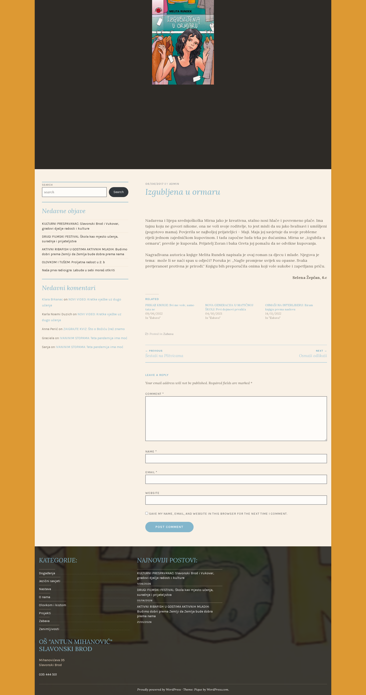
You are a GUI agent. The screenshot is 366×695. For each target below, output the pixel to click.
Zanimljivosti (49, 629)
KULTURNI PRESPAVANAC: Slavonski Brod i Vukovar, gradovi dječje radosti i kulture (80, 226)
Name (151, 451)
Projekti (45, 613)
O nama (44, 597)
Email (151, 472)
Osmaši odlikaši (313, 353)
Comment (154, 394)
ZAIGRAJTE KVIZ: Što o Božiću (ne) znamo (94, 329)
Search (47, 184)
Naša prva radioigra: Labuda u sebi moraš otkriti (78, 270)
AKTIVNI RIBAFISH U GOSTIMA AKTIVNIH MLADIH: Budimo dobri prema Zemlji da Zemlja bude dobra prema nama (84, 251)
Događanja (47, 573)
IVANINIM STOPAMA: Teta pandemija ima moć (93, 338)
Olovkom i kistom (52, 605)
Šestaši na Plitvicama (164, 353)
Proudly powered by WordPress (159, 689)
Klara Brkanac (52, 299)
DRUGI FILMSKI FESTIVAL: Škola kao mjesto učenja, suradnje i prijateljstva (80, 239)
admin (174, 183)
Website (152, 493)
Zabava (168, 334)
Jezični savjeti (49, 581)
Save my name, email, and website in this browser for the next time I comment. (218, 513)
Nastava (45, 589)
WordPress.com (217, 689)
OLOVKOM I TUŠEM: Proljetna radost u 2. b (73, 262)
